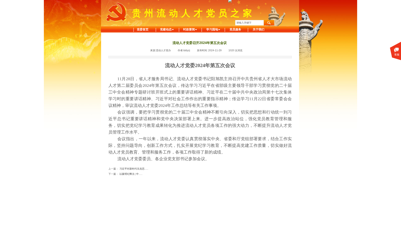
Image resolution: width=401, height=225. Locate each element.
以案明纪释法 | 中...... (125, 173)
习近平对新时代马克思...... (128, 168)
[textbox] (249, 22)
